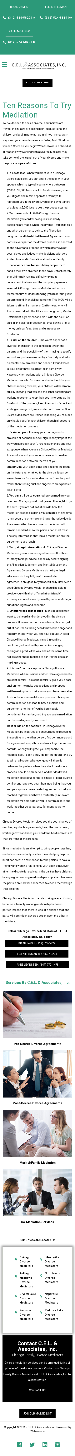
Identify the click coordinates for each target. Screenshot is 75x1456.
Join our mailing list (37, 1413)
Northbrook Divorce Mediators (52, 1278)
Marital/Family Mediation (38, 1163)
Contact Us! (37, 1390)
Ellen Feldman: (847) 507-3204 (37, 953)
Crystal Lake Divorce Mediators (28, 1298)
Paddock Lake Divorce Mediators (54, 1314)
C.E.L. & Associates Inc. (42, 1427)
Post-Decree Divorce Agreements (37, 1103)
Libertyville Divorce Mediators (52, 1261)
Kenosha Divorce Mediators (26, 1314)
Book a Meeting (37, 82)
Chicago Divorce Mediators (26, 1261)
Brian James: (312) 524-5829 (36, 943)
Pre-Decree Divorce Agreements (37, 1044)
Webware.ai (37, 1431)
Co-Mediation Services (37, 1222)
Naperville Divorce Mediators (51, 1298)
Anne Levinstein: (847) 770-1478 (37, 964)
